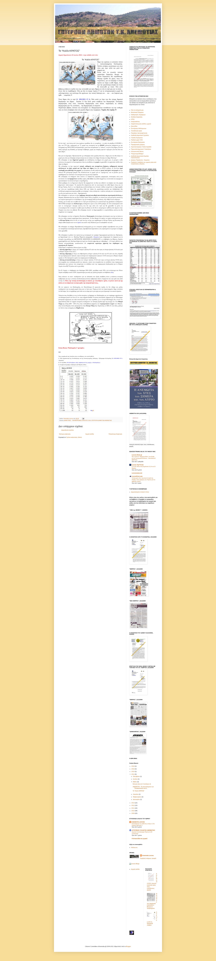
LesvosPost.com (137, 476)
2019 (133, 766)
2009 (133, 813)
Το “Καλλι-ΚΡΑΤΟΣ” (138, 791)
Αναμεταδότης (135, 121)
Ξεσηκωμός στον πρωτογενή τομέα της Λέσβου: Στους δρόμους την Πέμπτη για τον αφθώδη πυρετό (143, 479)
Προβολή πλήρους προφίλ (148, 858)
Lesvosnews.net (137, 473)
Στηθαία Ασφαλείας (136, 117)
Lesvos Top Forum (138, 465)
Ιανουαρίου (136, 799)
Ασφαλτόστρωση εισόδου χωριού (141, 124)
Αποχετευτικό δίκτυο (137, 151)
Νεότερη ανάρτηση (64, 434)
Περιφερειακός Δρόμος (138, 144)
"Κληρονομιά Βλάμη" (137, 154)
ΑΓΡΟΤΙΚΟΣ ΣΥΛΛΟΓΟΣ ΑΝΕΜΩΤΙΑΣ (143, 830)
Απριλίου (136, 794)
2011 (133, 808)
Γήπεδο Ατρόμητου (137, 138)
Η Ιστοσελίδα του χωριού (139, 838)
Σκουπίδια (134, 126)
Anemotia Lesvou (148, 855)
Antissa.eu (134, 847)
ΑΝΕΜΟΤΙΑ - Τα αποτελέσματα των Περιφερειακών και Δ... (143, 787)
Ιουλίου (135, 779)
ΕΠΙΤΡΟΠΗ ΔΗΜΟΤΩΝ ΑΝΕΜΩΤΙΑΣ (102, 420)
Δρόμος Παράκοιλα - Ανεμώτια (140, 160)
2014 (133, 774)
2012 (133, 805)
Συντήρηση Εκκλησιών (138, 142)
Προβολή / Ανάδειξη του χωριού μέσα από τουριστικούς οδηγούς (143, 163)
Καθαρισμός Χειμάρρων (138, 115)
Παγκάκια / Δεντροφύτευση (139, 133)
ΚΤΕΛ (133, 119)
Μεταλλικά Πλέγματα (137, 112)
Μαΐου (135, 782)
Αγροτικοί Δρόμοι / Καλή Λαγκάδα (141, 147)
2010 (133, 811)
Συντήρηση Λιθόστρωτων (138, 128)
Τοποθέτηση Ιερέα (136, 131)
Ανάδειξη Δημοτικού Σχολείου (140, 135)
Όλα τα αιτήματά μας (137, 110)
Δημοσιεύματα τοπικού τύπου (140, 492)
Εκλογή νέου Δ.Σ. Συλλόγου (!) (142, 784)
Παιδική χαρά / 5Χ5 (137, 140)
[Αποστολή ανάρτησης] (83, 418)
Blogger (128, 946)
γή (92, 410)
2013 (133, 803)
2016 (133, 769)
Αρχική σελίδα (89, 434)
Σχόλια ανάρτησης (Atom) (74, 437)
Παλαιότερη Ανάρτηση (115, 434)
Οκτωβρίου (136, 776)
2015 (133, 771)
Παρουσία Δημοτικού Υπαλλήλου (141, 149)
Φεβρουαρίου (137, 797)
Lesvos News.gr (137, 455)
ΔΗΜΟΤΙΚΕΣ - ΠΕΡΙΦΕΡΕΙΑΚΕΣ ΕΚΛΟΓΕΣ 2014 (77, 420)
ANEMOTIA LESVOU (138, 822)
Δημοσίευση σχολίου (67, 430)
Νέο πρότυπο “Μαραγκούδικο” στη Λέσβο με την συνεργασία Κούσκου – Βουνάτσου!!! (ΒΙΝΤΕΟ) (144, 458)
